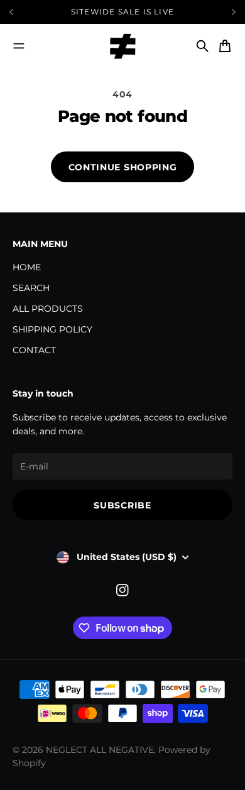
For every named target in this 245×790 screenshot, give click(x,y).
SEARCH (31, 288)
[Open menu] (19, 46)
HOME (27, 267)
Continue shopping (122, 167)
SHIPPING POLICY (52, 329)
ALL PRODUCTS (48, 308)
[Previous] (31, 12)
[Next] (233, 12)
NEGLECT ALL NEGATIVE (100, 749)
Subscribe (122, 505)
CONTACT (34, 350)
